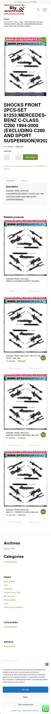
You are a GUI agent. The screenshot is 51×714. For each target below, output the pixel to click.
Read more (16, 291)
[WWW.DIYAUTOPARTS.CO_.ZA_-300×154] (21, 9)
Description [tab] (11, 180)
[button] (47, 664)
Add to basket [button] (16, 368)
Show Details (36, 291)
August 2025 (9, 548)
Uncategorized (10, 561)
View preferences (25, 704)
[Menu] (43, 9)
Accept (25, 689)
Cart (6, 585)
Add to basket (30, 157)
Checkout (8, 588)
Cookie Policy (16, 710)
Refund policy (10, 599)
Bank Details (9, 581)
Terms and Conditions (31, 710)
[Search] (37, 9)
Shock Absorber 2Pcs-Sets (20, 166)
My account (9, 596)
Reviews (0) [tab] (24, 180)
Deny (25, 697)
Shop (6, 19)
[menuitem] (37, 9)
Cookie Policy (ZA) (12, 592)
